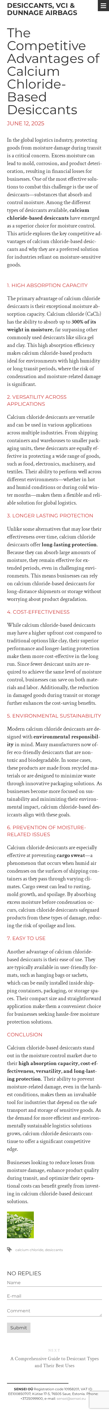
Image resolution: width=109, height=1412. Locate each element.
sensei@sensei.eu (71, 1398)
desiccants (54, 1250)
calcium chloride (29, 1250)
